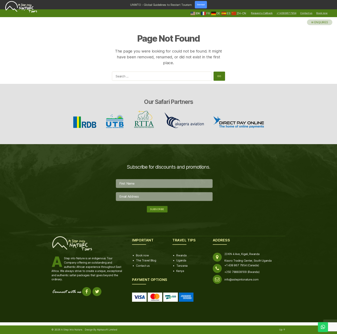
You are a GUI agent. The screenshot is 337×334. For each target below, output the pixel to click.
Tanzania (182, 265)
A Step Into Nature (71, 329)
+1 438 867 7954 (286, 13)
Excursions (256, 22)
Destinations (196, 22)
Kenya (180, 271)
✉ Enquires (319, 22)
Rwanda (181, 255)
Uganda (181, 260)
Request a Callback (262, 13)
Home (175, 22)
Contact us (306, 13)
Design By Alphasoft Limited (101, 329)
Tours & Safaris (227, 22)
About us (280, 22)
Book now (322, 13)
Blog (297, 22)
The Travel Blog (146, 260)
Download (201, 5)
